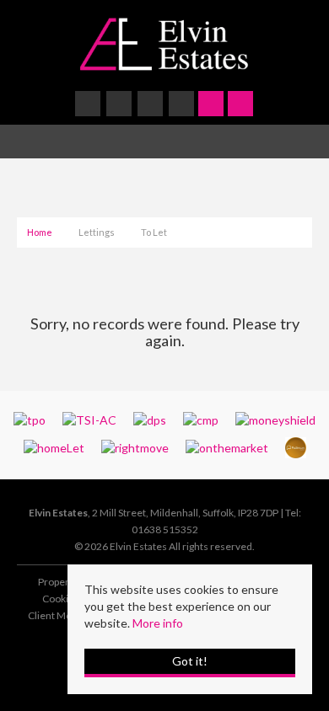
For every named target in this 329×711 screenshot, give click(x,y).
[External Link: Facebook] (89, 106)
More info (157, 623)
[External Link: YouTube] (182, 106)
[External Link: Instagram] (151, 106)
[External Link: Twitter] (120, 106)
